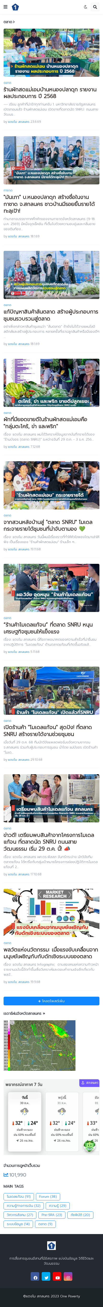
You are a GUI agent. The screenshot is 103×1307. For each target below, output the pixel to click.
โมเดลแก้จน (19, 1196)
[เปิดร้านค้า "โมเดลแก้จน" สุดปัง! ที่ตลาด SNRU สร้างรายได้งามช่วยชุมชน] (51, 691)
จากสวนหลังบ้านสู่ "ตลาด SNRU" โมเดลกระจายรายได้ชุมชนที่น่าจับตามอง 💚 (48, 526)
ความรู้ (57, 1205)
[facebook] (35, 1276)
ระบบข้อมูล (18, 1224)
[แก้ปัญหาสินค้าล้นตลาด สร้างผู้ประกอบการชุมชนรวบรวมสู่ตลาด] (51, 275)
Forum (48, 1196)
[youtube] (57, 1276)
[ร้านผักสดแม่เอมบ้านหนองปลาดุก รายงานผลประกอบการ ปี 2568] (51, 53)
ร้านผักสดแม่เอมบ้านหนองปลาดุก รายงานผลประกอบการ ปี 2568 (50, 93)
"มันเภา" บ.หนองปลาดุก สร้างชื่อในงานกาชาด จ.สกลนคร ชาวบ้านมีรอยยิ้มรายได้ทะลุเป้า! (49, 204)
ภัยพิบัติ (80, 1214)
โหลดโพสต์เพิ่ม (53, 1001)
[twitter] (46, 1276)
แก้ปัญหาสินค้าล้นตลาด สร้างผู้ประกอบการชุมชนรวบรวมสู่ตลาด (51, 315)
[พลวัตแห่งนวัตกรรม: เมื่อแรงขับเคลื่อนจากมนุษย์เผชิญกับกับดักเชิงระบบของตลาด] (51, 913)
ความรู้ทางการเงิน (23, 1205)
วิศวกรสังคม (20, 1214)
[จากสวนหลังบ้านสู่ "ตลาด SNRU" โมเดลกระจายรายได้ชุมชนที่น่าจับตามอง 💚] (51, 485)
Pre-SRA (52, 1214)
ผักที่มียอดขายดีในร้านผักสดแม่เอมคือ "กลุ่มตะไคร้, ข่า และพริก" (45, 423)
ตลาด (45, 1224)
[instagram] (68, 1276)
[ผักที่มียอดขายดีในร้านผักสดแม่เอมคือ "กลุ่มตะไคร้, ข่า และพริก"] (51, 383)
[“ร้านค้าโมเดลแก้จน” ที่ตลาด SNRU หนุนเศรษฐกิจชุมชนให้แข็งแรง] (51, 588)
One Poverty (69, 1296)
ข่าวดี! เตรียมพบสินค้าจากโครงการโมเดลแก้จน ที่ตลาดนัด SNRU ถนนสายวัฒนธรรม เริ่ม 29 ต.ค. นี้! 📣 (49, 842)
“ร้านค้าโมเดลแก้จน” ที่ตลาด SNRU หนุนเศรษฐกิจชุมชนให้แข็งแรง (48, 628)
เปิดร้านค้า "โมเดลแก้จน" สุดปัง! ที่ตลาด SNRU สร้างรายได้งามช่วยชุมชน (48, 731)
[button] (5, 7)
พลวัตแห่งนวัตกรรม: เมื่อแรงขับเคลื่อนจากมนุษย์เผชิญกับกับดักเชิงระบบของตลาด (51, 953)
